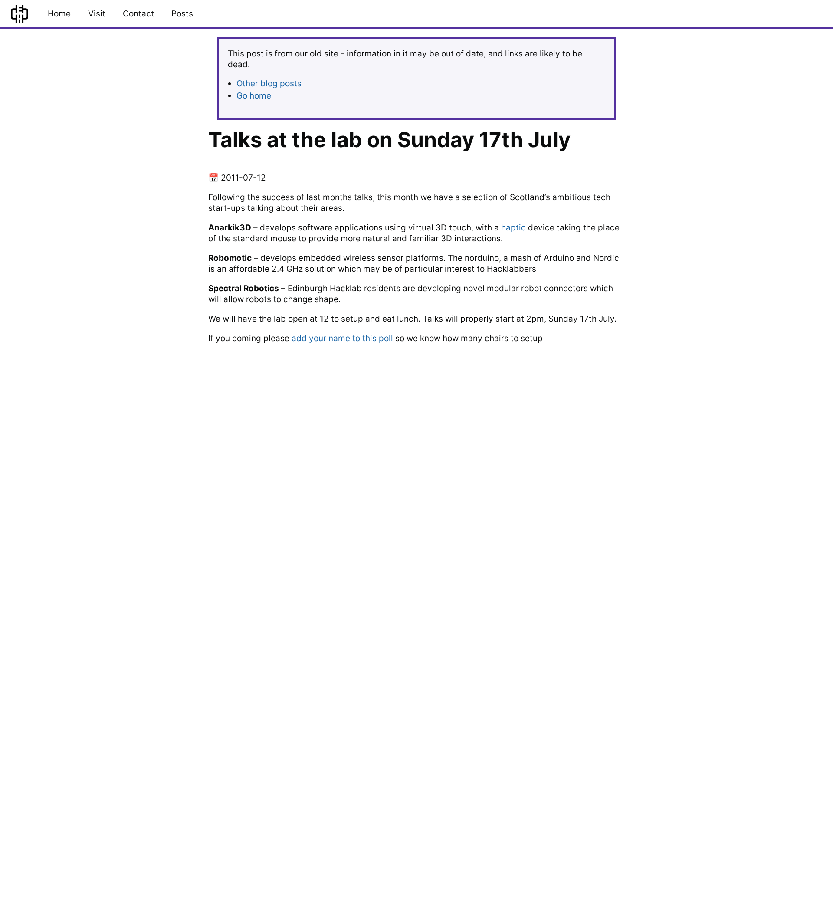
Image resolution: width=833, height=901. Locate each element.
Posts (182, 14)
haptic (513, 228)
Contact (138, 14)
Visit (96, 14)
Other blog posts (269, 84)
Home (59, 14)
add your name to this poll (342, 338)
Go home (253, 96)
